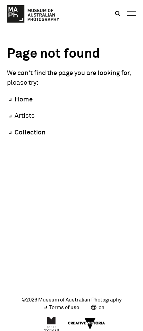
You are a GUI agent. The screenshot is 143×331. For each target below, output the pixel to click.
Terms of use (64, 307)
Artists (25, 115)
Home (24, 99)
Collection (30, 132)
